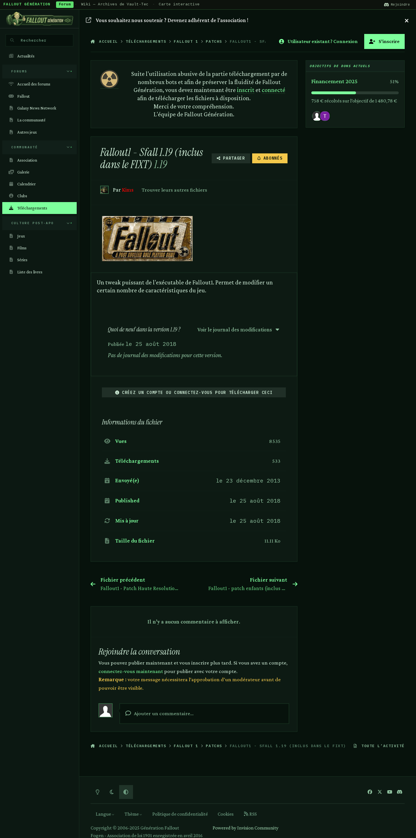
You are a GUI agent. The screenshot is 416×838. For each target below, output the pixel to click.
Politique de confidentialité (180, 814)
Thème (132, 814)
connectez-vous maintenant (130, 671)
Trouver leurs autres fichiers (174, 190)
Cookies (225, 814)
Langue (104, 814)
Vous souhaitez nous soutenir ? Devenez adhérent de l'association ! (172, 20)
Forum (65, 5)
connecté (273, 89)
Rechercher (33, 40)
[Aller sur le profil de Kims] (104, 190)
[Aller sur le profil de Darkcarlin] (325, 116)
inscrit (245, 89)
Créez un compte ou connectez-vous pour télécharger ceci (197, 392)
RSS (252, 814)
